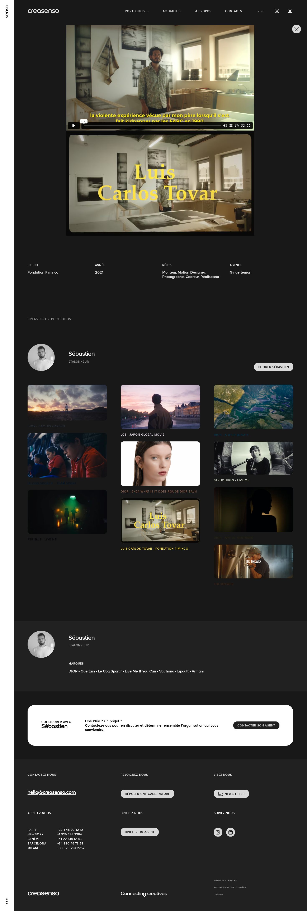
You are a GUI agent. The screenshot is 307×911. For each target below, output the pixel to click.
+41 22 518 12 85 (69, 838)
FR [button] (258, 11)
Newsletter (235, 793)
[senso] (7, 11)
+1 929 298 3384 (69, 834)
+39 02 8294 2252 (71, 848)
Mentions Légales (225, 880)
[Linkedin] (230, 832)
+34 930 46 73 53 (70, 843)
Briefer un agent (140, 832)
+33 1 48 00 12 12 (70, 829)
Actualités (172, 11)
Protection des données (230, 887)
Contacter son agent (256, 725)
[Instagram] (277, 11)
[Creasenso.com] (43, 11)
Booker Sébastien (273, 367)
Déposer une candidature (147, 793)
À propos (203, 11)
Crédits (219, 894)
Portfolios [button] (135, 11)
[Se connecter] (290, 11)
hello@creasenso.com (52, 792)
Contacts (233, 11)
